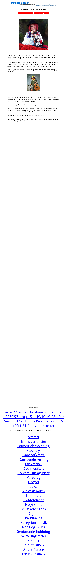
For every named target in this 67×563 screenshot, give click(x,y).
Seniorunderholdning (33, 531)
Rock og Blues (33, 527)
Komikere (33, 495)
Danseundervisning (33, 459)
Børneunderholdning (33, 446)
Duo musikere (33, 468)
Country (33, 450)
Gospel (33, 482)
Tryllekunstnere (33, 554)
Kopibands (33, 504)
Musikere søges (33, 509)
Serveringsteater (33, 536)
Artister (33, 437)
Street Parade (33, 549)
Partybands (33, 518)
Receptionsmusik (33, 522)
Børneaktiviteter (33, 441)
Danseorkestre (33, 455)
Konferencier (33, 500)
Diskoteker (33, 464)
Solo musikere (33, 545)
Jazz (33, 486)
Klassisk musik (33, 491)
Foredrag (33, 477)
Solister (33, 540)
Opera (33, 513)
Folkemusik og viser (34, 473)
